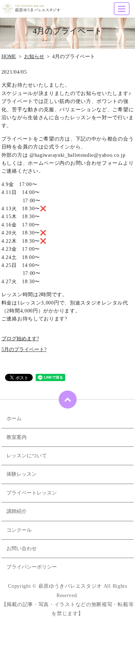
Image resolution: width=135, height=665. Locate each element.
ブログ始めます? (20, 338)
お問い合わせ (21, 548)
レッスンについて (26, 455)
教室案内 (16, 437)
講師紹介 (16, 511)
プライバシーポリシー (31, 567)
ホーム (14, 418)
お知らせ (34, 56)
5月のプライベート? (23, 349)
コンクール (19, 530)
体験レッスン (21, 474)
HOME (8, 56)
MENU (122, 8)
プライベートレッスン (31, 493)
